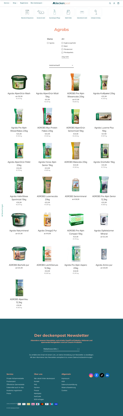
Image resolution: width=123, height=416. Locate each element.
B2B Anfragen (39, 399)
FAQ (35, 384)
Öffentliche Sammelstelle (15, 384)
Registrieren (24, 3)
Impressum (65, 378)
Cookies (64, 390)
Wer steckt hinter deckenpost (44, 378)
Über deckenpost (36, 3)
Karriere (37, 387)
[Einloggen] (114, 3)
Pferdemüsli (68, 49)
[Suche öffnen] (110, 3)
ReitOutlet (37, 396)
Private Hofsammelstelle (15, 378)
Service (6, 3)
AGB (63, 381)
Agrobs (51, 43)
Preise (9, 393)
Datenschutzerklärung (69, 384)
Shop (14, 3)
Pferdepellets (68, 52)
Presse (36, 390)
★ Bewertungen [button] (2, 210)
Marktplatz (37, 393)
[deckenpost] (61, 3)
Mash (66, 46)
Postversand (11, 381)
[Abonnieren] (78, 349)
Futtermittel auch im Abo (15, 387)
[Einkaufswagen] (118, 3)
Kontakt (36, 381)
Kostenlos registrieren (14, 390)
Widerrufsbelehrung (69, 387)
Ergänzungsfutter (70, 43)
